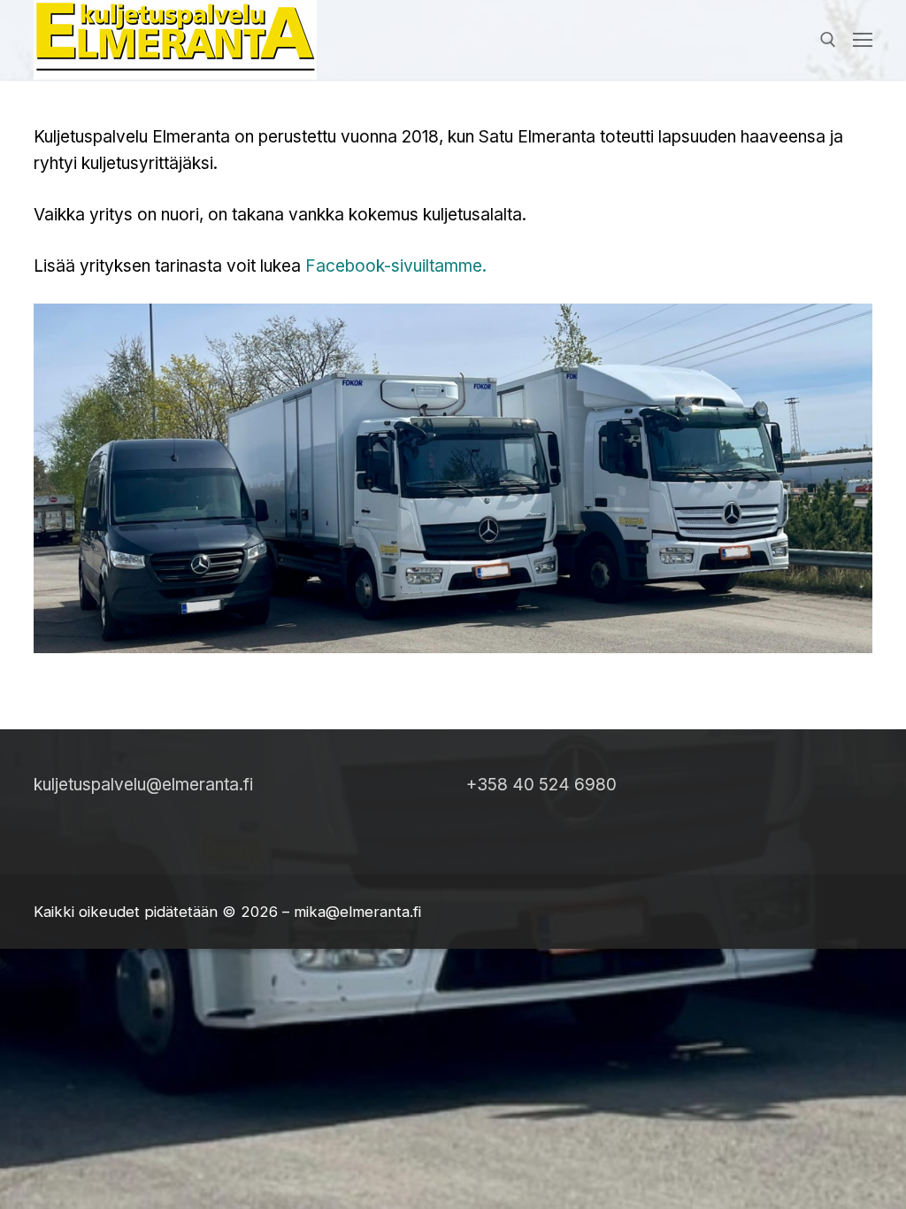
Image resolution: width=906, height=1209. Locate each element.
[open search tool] (828, 40)
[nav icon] (862, 39)
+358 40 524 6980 (541, 784)
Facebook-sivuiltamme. (396, 266)
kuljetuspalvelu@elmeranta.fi (143, 784)
